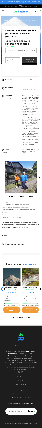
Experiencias (21, 264)
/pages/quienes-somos (21, 349)
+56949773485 (12, 6)
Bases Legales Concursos (21, 397)
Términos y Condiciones (21, 394)
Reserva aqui (10, 309)
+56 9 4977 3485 (21, 384)
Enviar (30, 411)
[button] (9, 196)
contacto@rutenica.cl (29, 6)
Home (6, 20)
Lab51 (35, 423)
